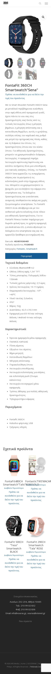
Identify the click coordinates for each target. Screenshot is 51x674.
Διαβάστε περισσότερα (14, 488)
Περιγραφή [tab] (26, 256)
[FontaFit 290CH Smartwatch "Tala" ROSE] (36, 526)
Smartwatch (31, 248)
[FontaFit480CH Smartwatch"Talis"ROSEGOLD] (14, 465)
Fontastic (21, 248)
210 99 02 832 (28, 605)
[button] (46, 3)
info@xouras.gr (19, 613)
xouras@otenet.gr (36, 613)
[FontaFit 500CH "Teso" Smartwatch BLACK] (14, 526)
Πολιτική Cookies (37, 667)
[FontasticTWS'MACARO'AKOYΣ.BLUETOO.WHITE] (36, 465)
